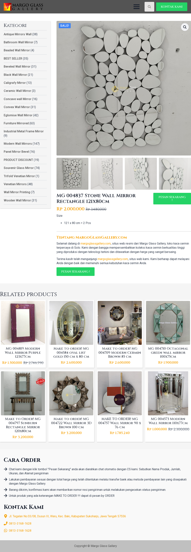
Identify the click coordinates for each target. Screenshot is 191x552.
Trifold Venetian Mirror (19, 176)
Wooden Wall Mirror (17, 200)
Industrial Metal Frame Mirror (24, 131)
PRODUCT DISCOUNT (18, 160)
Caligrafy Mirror (15, 83)
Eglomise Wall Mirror (18, 115)
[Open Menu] (137, 7)
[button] (185, 27)
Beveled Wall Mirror (17, 66)
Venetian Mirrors (15, 184)
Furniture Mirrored (16, 123)
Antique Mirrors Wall (18, 34)
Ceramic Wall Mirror (17, 91)
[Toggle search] (149, 7)
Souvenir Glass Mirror (19, 168)
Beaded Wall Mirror (17, 50)
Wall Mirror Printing (17, 192)
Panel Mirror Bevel (16, 151)
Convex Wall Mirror (17, 107)
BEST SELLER (13, 58)
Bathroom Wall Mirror (18, 42)
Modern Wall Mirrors (18, 143)
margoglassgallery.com (96, 243)
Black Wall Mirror (15, 75)
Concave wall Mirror (17, 99)
